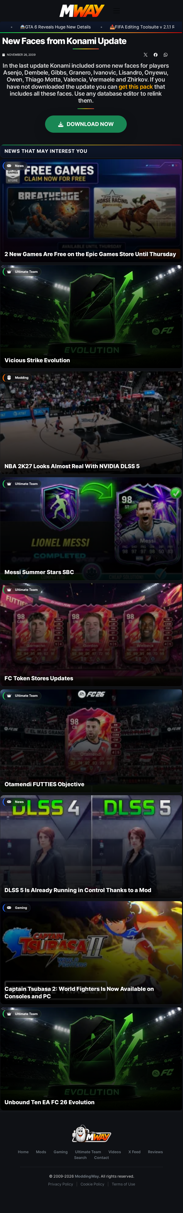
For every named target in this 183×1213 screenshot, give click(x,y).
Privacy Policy (60, 1184)
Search (80, 1157)
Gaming (61, 1152)
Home (23, 1152)
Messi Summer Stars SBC (39, 572)
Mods (41, 1152)
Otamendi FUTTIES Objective (44, 784)
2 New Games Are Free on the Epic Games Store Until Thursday (90, 254)
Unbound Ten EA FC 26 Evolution (50, 1102)
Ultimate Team (88, 1152)
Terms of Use (123, 1184)
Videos (114, 1152)
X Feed (134, 1152)
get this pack (136, 86)
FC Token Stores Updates (39, 678)
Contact (101, 1157)
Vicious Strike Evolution (37, 360)
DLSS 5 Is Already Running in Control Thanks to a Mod (78, 890)
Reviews (155, 1152)
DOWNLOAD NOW (90, 124)
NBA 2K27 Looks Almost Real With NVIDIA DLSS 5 (72, 466)
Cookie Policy (92, 1184)
